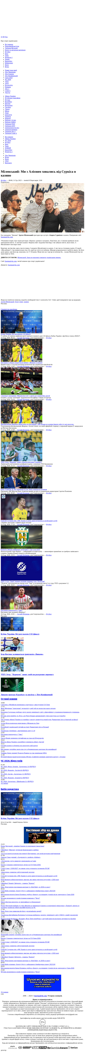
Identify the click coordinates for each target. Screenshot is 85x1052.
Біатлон (7, 103)
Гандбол (8, 107)
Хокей (7, 59)
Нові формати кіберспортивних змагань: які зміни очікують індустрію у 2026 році (30, 879)
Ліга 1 (7, 89)
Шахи (7, 111)
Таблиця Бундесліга (12, 128)
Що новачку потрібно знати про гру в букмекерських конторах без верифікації (28, 749)
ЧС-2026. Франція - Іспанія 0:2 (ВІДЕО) (15, 778)
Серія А (7, 91)
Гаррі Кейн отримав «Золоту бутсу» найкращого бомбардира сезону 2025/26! (28, 891)
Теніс (7, 55)
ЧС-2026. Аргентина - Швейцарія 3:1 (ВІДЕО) (17, 781)
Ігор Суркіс (19, 302)
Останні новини (9, 698)
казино (26, 302)
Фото (7, 65)
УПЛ (6, 81)
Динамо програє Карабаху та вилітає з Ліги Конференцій (27, 695)
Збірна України (10, 96)
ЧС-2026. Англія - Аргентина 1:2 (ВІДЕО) (16, 774)
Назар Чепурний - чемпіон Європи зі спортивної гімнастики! (22, 846)
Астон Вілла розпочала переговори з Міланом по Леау (20, 723)
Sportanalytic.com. (7, 237)
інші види (8, 115)
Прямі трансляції (11, 70)
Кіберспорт (9, 63)
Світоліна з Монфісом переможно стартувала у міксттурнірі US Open (25, 705)
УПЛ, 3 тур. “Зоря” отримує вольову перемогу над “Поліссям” (23, 581)
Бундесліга (9, 85)
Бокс (6, 54)
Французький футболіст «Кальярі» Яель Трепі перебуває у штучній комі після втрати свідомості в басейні (38, 919)
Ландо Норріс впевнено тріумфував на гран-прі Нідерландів (22, 738)
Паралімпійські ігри (12, 46)
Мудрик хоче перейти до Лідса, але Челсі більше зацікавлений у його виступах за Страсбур (33, 716)
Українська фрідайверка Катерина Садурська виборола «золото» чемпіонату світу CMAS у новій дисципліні (39, 915)
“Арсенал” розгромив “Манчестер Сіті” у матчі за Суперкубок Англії (25, 396)
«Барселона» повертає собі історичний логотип (17, 872)
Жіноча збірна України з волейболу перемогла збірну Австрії (22, 742)
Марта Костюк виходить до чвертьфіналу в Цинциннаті (20, 902)
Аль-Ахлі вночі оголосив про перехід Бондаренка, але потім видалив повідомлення (30, 853)
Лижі (7, 113)
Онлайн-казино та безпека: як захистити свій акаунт (19, 745)
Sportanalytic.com (11, 261)
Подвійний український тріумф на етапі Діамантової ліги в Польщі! (25, 727)
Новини (8, 118)
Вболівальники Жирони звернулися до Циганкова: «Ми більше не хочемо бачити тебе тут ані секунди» (37, 424)
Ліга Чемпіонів (10, 72)
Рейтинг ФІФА (10, 122)
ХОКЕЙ (8, 148)
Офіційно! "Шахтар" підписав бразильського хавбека (20, 850)
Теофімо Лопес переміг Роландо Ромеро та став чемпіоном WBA (24, 753)
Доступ (7, 92)
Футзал (7, 100)
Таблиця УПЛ (10, 124)
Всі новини (9, 44)
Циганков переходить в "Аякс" (12, 610)
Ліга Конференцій (11, 76)
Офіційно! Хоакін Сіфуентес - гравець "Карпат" (18, 883)
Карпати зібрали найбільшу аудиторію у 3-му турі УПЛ (20, 549)
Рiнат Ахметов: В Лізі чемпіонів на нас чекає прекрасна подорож (24, 489)
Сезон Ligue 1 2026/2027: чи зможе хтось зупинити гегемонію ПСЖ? (25, 868)
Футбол (7, 52)
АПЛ (7, 83)
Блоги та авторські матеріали (15, 50)
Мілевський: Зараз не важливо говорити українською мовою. (39, 257)
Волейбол (8, 102)
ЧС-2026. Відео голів (11, 760)
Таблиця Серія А (11, 133)
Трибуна (8, 116)
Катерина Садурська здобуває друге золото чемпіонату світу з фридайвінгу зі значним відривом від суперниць (40, 712)
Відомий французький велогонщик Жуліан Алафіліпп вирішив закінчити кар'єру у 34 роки (33, 757)
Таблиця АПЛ (10, 126)
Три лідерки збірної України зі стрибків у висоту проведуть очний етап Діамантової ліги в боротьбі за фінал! (39, 719)
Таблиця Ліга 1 (10, 131)
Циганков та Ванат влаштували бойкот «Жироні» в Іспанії (21, 363)
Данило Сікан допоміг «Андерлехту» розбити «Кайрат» (21, 857)
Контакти (8, 163)
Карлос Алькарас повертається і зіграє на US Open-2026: (21, 865)
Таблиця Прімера (11, 129)
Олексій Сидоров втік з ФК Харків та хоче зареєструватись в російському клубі (29, 521)
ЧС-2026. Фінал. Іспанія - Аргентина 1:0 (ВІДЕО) (18, 766)
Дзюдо (7, 109)
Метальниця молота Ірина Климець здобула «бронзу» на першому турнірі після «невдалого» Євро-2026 (37, 894)
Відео (7, 67)
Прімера (8, 87)
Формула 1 (9, 57)
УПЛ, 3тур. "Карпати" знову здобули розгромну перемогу (21, 462)
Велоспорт (9, 105)
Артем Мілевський (7, 302)
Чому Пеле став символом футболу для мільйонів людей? (21, 911)
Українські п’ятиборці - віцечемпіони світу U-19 (18, 731)
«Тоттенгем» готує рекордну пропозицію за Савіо (18, 861)
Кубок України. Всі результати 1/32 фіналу (16, 334)
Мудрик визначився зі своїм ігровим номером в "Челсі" (20, 898)
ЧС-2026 (8, 79)
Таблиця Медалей (11, 48)
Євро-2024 (8, 78)
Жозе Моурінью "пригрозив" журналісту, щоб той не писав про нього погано (28, 708)
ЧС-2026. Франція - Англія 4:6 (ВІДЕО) (15, 770)
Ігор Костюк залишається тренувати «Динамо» (22, 654)
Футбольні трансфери (12, 98)
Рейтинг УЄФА (10, 120)
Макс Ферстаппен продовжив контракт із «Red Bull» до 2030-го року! (25, 887)
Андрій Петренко (23, 338)
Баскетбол (8, 61)
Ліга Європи (9, 74)
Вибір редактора (10, 789)
